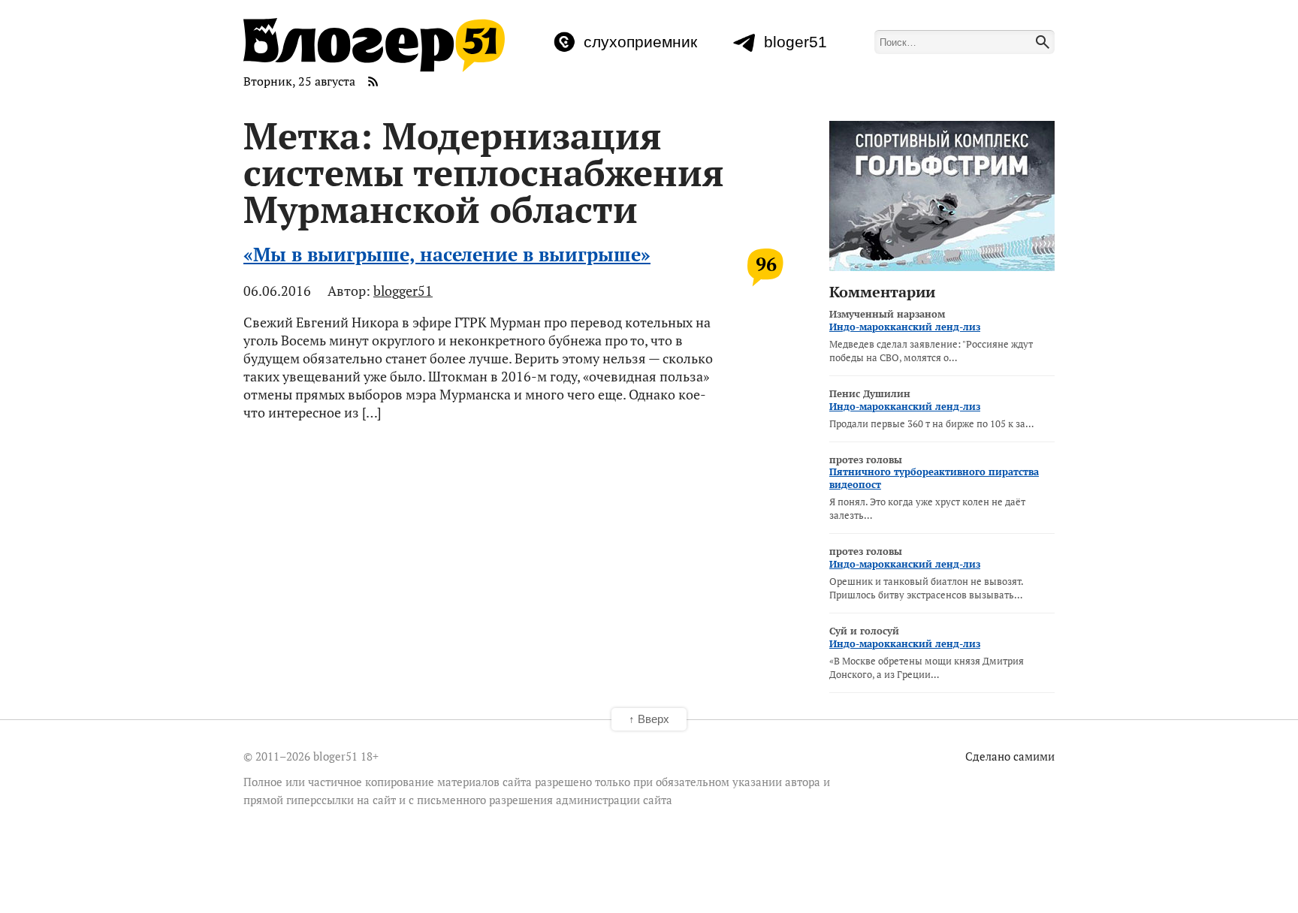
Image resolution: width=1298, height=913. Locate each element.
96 (766, 264)
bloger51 (795, 41)
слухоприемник (640, 41)
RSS (373, 81)
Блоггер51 (374, 45)
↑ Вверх (649, 719)
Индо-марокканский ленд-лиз (904, 326)
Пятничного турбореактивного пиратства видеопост (934, 478)
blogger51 (403, 291)
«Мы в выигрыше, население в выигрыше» (447, 254)
